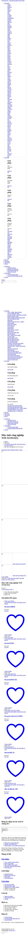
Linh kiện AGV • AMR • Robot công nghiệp (9, 112)
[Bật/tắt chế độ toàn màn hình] (3, 932)
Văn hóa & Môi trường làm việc (15, 276)
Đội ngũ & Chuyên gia (12, 269)
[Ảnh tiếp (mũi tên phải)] (3, 933)
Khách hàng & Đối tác (12, 270)
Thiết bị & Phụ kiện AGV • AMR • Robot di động (9, 42)
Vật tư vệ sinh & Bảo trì (9, 125)
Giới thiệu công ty (11, 267)
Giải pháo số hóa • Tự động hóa (9, 256)
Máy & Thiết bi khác (9, 97)
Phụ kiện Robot (9, 73)
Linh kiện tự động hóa (9, 118)
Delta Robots (9, 58)
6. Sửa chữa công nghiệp (13, 578)
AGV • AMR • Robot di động (9, 6)
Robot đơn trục (9, 52)
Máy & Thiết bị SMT (9, 84)
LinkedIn (12, 450)
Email (20, 450)
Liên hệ (6, 277)
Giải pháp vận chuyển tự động (9, 233)
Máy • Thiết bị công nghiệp (9, 77)
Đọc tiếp (6, 611)
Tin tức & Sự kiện (11, 272)
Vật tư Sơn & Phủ (9, 135)
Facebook (3, 450)
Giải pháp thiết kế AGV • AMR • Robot (9, 245)
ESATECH (7, 266)
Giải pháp (6, 157)
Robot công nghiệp (9, 49)
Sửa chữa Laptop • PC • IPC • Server (12, 579)
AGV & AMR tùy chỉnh (9, 33)
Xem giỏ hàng (5, 930)
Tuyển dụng (7, 273)
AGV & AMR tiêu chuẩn (13, 313)
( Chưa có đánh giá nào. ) (7, 589)
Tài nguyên (7, 262)
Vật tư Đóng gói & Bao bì (9, 139)
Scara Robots (9, 55)
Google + (17, 450)
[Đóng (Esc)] (6, 932)
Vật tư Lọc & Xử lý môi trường (9, 144)
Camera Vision (9, 81)
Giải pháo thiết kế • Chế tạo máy (9, 251)
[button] (3, 280)
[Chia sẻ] (5, 932)
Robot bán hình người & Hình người (9, 27)
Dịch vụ (6, 259)
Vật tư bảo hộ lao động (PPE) (9, 130)
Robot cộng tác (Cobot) (9, 61)
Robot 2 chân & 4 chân (9, 22)
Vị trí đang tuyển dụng (12, 274)
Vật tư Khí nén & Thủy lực (9, 150)
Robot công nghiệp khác (9, 69)
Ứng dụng (6, 261)
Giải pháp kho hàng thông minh (9, 239)
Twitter (8, 450)
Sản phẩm (6, 3)
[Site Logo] (12, 0)
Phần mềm (8, 36)
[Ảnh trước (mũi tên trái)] (2, 933)
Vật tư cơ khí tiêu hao (9, 155)
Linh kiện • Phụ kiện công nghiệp (9, 101)
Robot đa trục (10, 331)
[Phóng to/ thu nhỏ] (2, 932)
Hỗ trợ (6, 264)
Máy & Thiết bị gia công (9, 89)
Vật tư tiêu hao (9, 121)
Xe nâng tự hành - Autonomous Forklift (10, 17)
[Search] (16, 281)
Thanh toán (11, 930)
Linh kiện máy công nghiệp (9, 106)
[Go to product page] (15, 601)
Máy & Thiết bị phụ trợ (9, 93)
